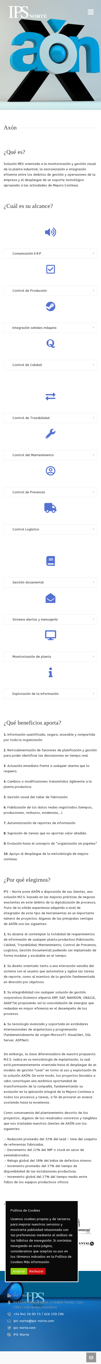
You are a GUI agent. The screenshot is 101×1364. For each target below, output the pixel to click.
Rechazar (36, 1271)
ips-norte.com (24, 1328)
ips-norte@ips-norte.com (33, 1321)
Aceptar (19, 1271)
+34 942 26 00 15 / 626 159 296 (38, 1314)
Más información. (37, 1262)
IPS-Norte (21, 1334)
